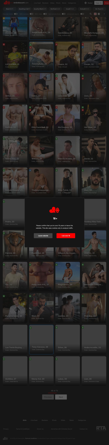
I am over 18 (66, 236)
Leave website (43, 236)
